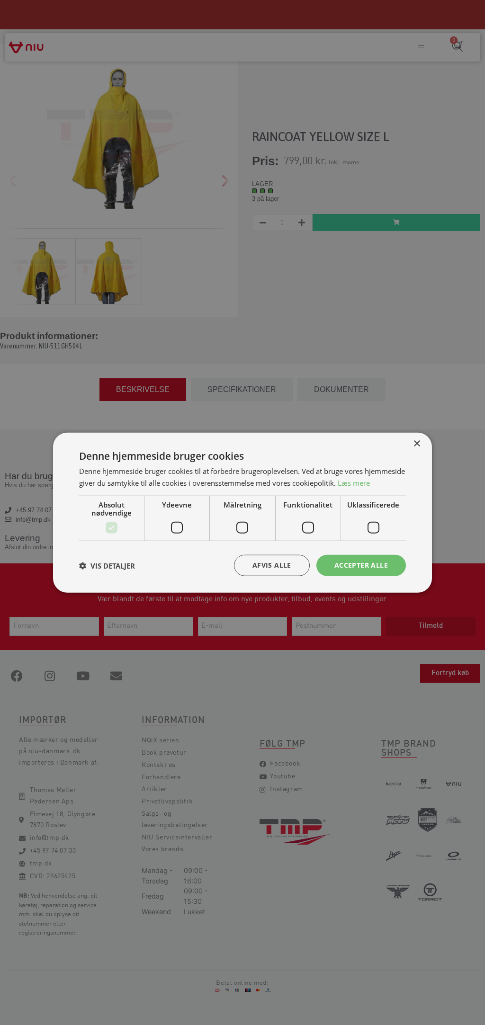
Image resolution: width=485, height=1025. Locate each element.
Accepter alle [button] (361, 565)
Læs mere (354, 482)
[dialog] (242, 512)
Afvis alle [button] (271, 565)
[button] (107, 565)
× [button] (416, 443)
